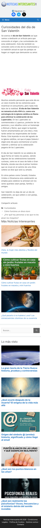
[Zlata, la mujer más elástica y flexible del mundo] (20, 245)
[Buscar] (36, 330)
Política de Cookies (17, 522)
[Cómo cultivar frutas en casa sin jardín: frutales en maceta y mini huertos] (20, 278)
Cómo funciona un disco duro (17, 211)
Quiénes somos (32, 522)
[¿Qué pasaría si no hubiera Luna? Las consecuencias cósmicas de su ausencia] (20, 311)
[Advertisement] (20, 72)
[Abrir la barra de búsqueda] (38, 20)
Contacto (20, 524)
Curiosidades (10, 208)
